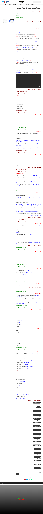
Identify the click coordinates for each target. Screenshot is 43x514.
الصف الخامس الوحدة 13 (37, 456)
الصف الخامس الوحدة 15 (37, 460)
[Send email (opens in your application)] (3, 2)
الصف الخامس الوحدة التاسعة (37, 441)
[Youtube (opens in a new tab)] (4, 2)
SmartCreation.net (39, 483)
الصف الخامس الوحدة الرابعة (37, 422)
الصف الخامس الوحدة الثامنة (37, 437)
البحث (40, 472)
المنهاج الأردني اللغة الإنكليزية (37, 402)
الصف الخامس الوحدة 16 (37, 464)
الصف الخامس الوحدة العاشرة (37, 445)
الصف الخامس (38, 407)
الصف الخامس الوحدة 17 (37, 468)
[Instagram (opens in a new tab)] (6, 2)
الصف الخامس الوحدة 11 (37, 449)
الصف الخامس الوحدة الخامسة (36, 426)
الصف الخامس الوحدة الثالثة (37, 418)
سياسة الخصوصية (4, 483)
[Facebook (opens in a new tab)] (8, 2)
